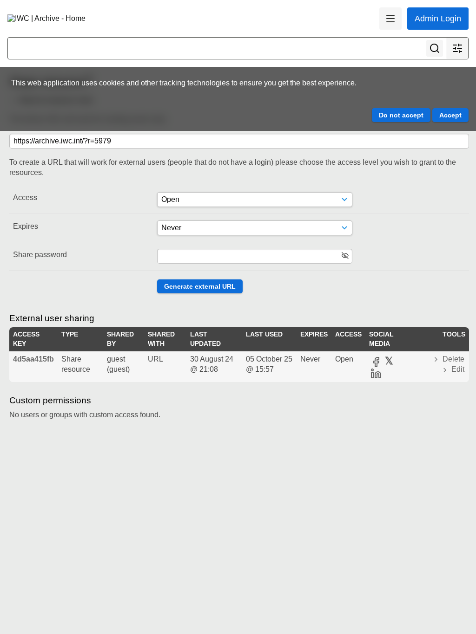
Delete (452, 359)
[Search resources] (434, 48)
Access (25, 197)
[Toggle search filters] (457, 48)
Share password (40, 255)
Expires (25, 226)
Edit (457, 369)
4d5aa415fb (33, 359)
